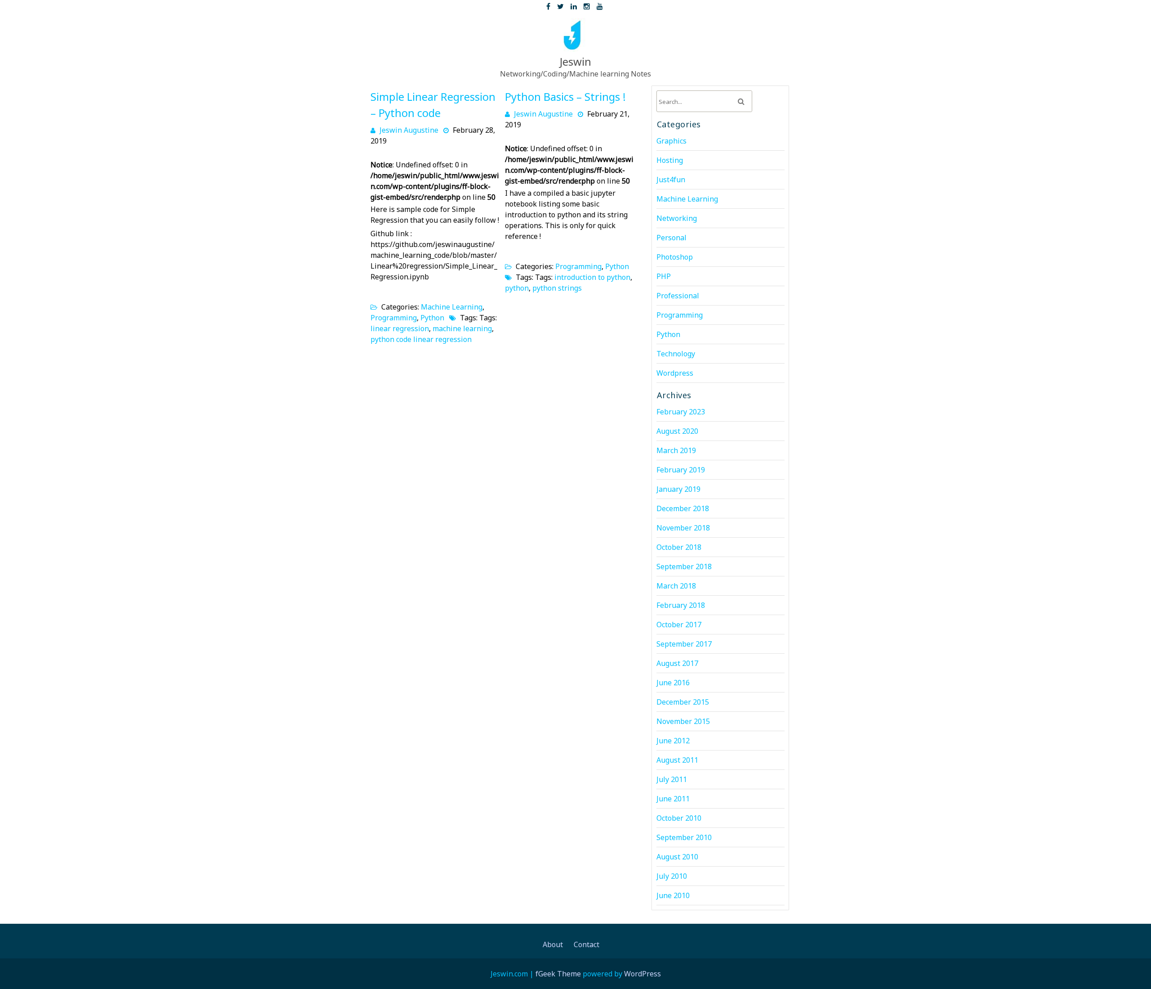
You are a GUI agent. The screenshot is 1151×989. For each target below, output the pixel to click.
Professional (677, 296)
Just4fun (670, 179)
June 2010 (673, 895)
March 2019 (676, 450)
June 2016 (673, 683)
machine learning (462, 328)
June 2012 (673, 741)
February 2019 (680, 470)
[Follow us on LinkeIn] (574, 4)
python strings (557, 288)
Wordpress (674, 373)
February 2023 (680, 412)
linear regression (399, 328)
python (517, 288)
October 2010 (678, 818)
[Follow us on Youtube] (600, 4)
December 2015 (682, 702)
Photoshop (674, 257)
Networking (676, 218)
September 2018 (684, 566)
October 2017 (678, 624)
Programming (393, 318)
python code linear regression (421, 339)
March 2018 (676, 586)
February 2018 (680, 605)
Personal (671, 238)
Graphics (671, 141)
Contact (586, 944)
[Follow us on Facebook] (548, 4)
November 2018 (683, 528)
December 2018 (682, 508)
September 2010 (684, 837)
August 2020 (677, 431)
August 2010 (677, 857)
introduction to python (592, 277)
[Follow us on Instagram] (587, 4)
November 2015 (683, 721)
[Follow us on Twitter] (560, 4)
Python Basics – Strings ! (565, 96)
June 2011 (673, 799)
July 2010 (671, 876)
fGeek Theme (558, 974)
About (553, 944)
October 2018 (678, 547)
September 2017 (684, 644)
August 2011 (677, 760)
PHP (663, 276)
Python (432, 318)
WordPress (642, 974)
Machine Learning (451, 307)
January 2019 (678, 489)
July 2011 (671, 779)
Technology (675, 354)
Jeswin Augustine (408, 130)
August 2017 (677, 663)
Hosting (669, 160)
